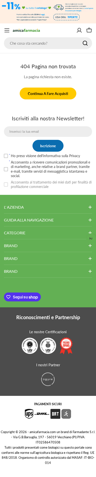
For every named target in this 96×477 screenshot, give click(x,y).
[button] (91, 238)
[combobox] (48, 43)
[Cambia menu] (7, 30)
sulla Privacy (71, 156)
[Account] (79, 30)
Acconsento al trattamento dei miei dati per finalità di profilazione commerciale (51, 184)
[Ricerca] (85, 43)
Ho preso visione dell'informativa (45, 156)
